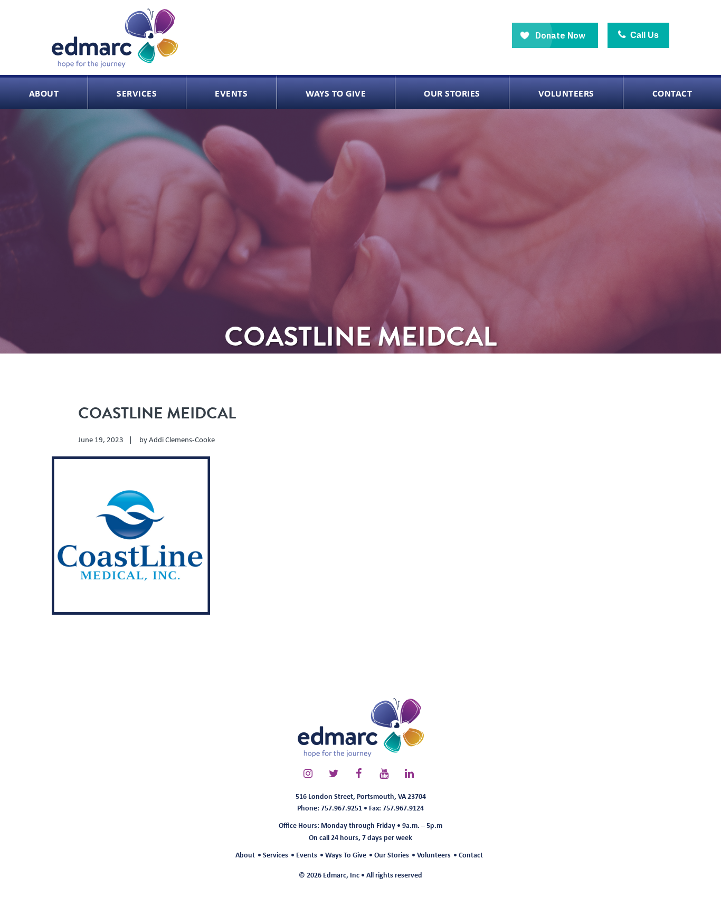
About (245, 855)
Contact (471, 855)
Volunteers (434, 855)
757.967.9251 (341, 808)
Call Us (643, 35)
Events (306, 855)
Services (275, 855)
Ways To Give (345, 855)
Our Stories (391, 855)
